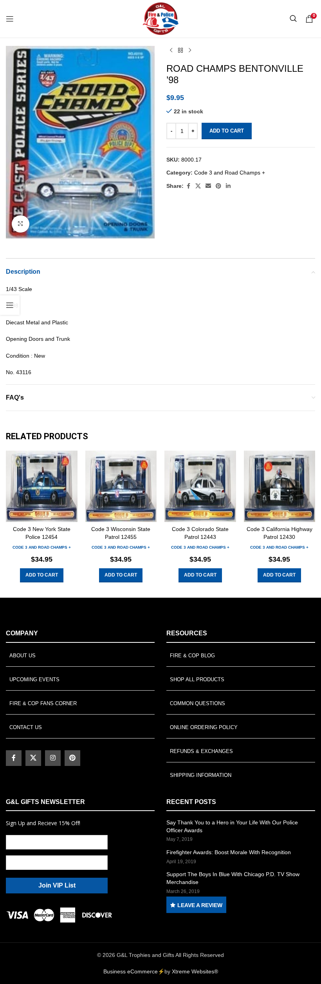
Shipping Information (200, 775)
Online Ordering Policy (204, 727)
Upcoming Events (34, 679)
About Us (22, 655)
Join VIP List (57, 885)
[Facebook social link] (188, 186)
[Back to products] (180, 50)
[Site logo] (160, 18)
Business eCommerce (130, 971)
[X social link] (198, 186)
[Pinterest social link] (218, 186)
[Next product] (190, 50)
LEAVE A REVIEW (199, 905)
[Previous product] (171, 50)
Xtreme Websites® (195, 971)
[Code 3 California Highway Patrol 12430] (280, 486)
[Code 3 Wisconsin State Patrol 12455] (121, 486)
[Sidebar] (10, 305)
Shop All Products (197, 679)
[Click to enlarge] (20, 224)
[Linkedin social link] (228, 186)
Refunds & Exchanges (201, 751)
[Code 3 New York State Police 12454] (42, 486)
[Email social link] (208, 186)
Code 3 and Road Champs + (229, 172)
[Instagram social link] (53, 758)
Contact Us (25, 727)
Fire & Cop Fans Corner (43, 703)
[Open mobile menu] (10, 19)
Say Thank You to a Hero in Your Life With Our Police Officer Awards (232, 826)
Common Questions (197, 703)
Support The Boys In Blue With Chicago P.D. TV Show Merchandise (232, 878)
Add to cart (226, 131)
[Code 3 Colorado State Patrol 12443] (200, 486)
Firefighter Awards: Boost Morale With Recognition (228, 852)
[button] (41, 575)
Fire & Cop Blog (192, 655)
